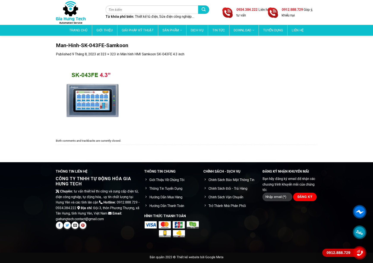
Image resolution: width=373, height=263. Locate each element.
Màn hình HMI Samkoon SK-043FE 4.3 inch (152, 54)
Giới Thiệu (104, 30)
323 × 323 (108, 54)
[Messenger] (359, 212)
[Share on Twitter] (67, 225)
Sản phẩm (171, 30)
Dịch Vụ (197, 30)
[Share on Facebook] (59, 225)
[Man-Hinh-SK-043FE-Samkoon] (91, 97)
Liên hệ (298, 30)
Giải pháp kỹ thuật (138, 30)
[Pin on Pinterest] (83, 225)
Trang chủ (78, 30)
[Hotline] (359, 253)
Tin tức (218, 30)
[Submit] (203, 9)
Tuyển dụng (273, 30)
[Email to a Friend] (75, 225)
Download (242, 30)
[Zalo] (359, 232)
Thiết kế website (188, 257)
